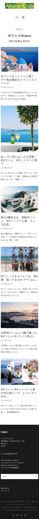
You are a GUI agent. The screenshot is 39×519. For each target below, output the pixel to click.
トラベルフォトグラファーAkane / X (12, 463)
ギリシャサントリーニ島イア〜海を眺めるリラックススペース (19, 79)
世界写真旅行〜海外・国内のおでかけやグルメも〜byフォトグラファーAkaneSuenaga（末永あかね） (20, 504)
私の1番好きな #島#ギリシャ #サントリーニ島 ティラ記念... (18, 221)
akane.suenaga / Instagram (9, 460)
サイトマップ (5, 491)
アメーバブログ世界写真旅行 (10, 468)
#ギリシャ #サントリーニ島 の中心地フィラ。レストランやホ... (19, 393)
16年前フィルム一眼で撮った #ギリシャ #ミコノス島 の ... (19, 334)
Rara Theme (16, 510)
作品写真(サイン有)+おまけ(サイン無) (12, 441)
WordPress (34, 510)
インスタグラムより (7, 439)
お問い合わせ (5, 488)
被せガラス (4, 444)
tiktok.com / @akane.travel (9, 465)
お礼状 (3, 446)
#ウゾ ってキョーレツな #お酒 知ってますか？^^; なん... (19, 278)
